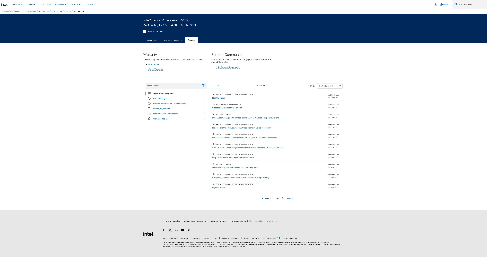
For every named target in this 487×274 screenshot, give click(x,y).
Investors (214, 221)
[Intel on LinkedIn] (176, 230)
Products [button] (18, 4)
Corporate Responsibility (241, 221)
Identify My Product (161, 108)
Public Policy (271, 221)
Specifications (151, 40)
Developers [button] (61, 4)
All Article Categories (163, 93)
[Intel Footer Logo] (148, 233)
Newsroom (202, 221)
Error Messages (160, 98)
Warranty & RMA (160, 118)
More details (154, 64)
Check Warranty (155, 69)
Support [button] (31, 4)
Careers (223, 221)
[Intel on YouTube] (182, 230)
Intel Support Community (228, 67)
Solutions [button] (45, 4)
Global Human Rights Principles (318, 244)
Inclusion (259, 221)
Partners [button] (76, 4)
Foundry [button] (90, 4)
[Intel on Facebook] (164, 230)
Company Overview (171, 221)
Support (191, 40)
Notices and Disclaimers (208, 244)
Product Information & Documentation (170, 103)
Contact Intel (189, 221)
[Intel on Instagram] (189, 230)
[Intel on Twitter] (170, 230)
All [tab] (218, 85)
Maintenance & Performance (165, 113)
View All (289, 198)
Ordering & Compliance (172, 40)
